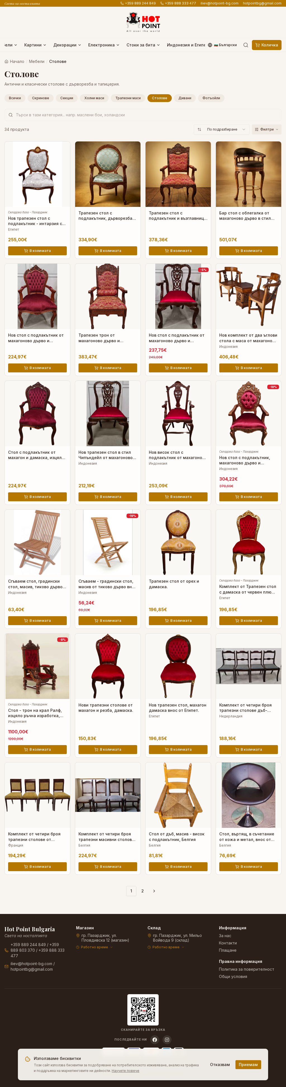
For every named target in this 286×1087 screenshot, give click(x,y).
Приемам (248, 1064)
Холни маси (94, 98)
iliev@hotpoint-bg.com (220, 3)
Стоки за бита (141, 44)
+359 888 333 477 (180, 3)
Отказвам (220, 1064)
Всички (15, 98)
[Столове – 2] (154, 891)
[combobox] (222, 129)
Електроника (101, 44)
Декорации (65, 44)
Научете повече (125, 1071)
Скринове (40, 98)
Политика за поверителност (246, 969)
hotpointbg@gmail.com (262, 3)
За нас (225, 935)
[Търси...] (246, 45)
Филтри (267, 129)
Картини (33, 44)
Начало (17, 61)
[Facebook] (154, 1039)
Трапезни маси (128, 98)
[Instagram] (167, 1039)
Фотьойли (211, 98)
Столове (159, 98)
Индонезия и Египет (187, 44)
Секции (66, 98)
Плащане (228, 950)
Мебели (36, 61)
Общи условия (233, 976)
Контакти (228, 943)
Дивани (184, 98)
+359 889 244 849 (140, 3)
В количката (40, 251)
